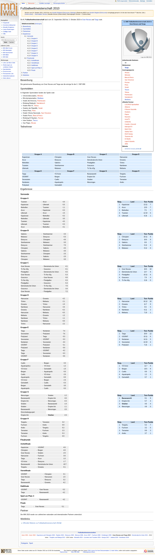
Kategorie (24, 543)
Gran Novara (86, 20)
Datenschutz (63, 552)
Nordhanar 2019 (124, 537)
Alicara (127, 72)
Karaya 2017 (105, 537)
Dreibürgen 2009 (106, 535)
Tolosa (127, 92)
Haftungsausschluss (89, 552)
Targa (127, 67)
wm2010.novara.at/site (132, 149)
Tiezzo (127, 90)
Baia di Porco (129, 77)
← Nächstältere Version (40, 14)
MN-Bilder (6, 55)
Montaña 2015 (78, 537)
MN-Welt (5, 57)
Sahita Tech (128, 131)
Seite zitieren (7, 78)
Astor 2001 (25, 535)
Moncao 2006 (79, 535)
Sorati (127, 87)
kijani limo (128, 129)
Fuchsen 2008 (96, 535)
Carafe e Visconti (130, 124)
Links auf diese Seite (9, 62)
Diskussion (66, 12)
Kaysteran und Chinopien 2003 (46, 535)
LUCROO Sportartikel (132, 104)
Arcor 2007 (87, 535)
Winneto (127, 75)
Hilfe (4, 33)
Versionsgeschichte (59, 3)
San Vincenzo (129, 80)
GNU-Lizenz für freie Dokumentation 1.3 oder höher (103, 550)
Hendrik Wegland (94, 12)
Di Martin (128, 139)
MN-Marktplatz (7, 50)
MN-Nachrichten (8, 52)
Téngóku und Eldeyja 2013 (57, 537)
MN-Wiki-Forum (7, 48)
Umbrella (128, 122)
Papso (127, 114)
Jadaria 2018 (114, 537)
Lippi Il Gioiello (130, 141)
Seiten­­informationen (9, 76)
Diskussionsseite (134, 1)
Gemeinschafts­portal (9, 25)
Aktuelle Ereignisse (8, 27)
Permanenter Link (8, 73)
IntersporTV (128, 127)
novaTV (127, 119)
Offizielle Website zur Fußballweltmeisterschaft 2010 (41, 523)
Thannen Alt (129, 136)
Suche (2, 37)
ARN (126, 144)
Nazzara (127, 117)
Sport (31, 543)
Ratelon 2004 (60, 535)
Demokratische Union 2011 (140, 535)
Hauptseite (6, 22)
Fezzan (127, 82)
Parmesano (128, 95)
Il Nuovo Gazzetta (130, 109)
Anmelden (149, 1)
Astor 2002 (32, 535)
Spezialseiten (7, 69)
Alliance (127, 107)
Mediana (128, 99)
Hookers (127, 112)
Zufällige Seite (7, 31)
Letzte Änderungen (8, 29)
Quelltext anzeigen (44, 3)
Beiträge (73, 12)
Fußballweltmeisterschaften (87, 532)
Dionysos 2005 (69, 535)
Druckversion (7, 71)
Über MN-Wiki (75, 552)
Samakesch (128, 97)
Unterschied (28, 14)
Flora (126, 85)
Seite (23, 3)
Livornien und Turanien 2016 (92, 537)
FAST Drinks (129, 134)
